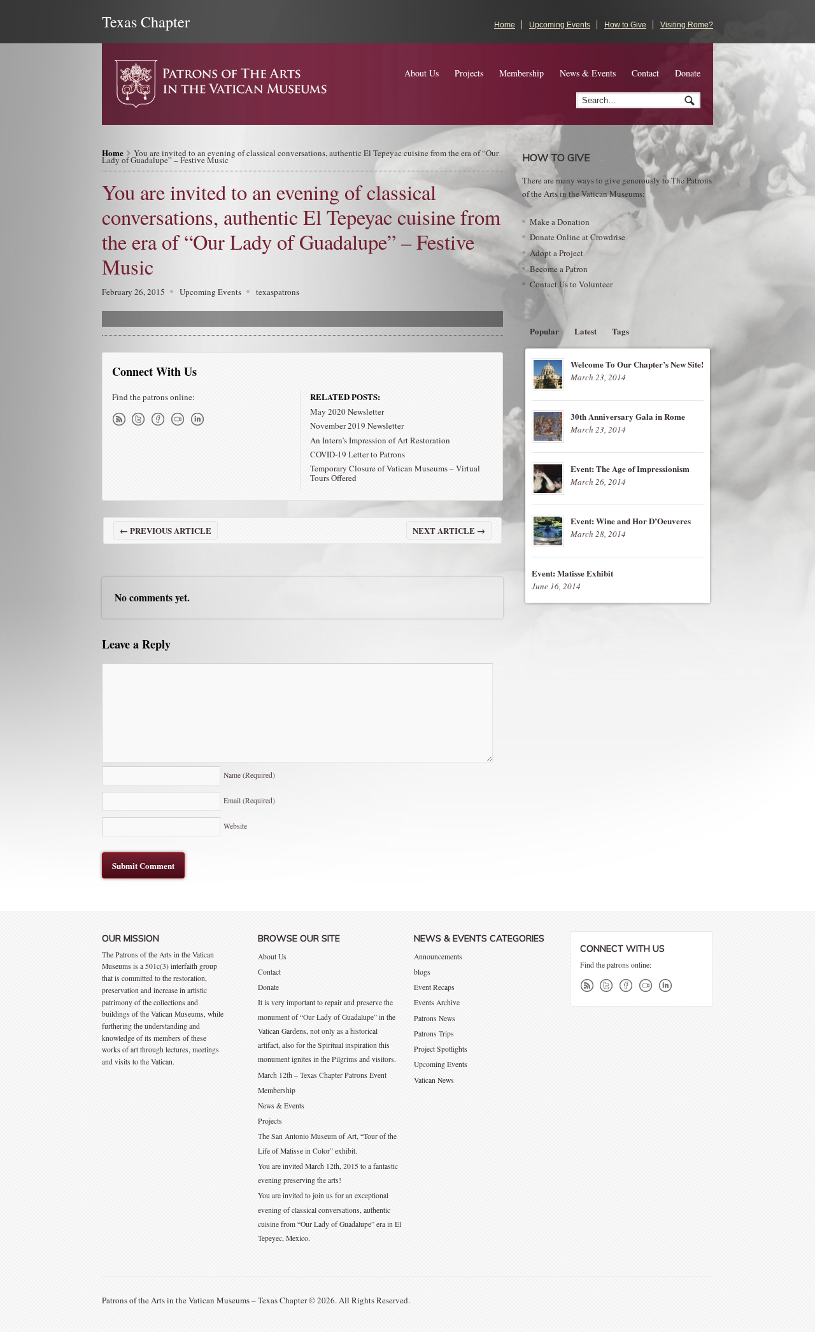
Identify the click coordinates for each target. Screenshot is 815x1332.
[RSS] (121, 419)
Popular (544, 331)
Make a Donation (560, 221)
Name (249, 775)
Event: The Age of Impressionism (630, 468)
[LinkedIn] (200, 419)
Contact (645, 73)
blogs (422, 972)
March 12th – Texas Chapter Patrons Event (322, 1075)
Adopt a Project (556, 253)
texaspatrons (277, 291)
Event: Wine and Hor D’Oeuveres (630, 521)
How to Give (625, 24)
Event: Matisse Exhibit (572, 573)
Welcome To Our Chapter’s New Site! (637, 364)
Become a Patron (559, 269)
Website (235, 826)
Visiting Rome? (686, 24)
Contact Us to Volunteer (571, 284)
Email (249, 800)
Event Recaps (434, 987)
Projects (469, 73)
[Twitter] (141, 419)
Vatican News (434, 1080)
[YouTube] (180, 419)
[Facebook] (160, 419)
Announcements (438, 956)
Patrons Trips (434, 1033)
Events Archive (437, 1002)
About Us (421, 73)
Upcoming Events (559, 24)
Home (504, 24)
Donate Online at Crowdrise (577, 237)
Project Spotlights (440, 1049)
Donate (687, 73)
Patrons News (434, 1018)
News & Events (588, 73)
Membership (521, 73)
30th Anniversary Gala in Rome (627, 416)
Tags (620, 331)
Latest (585, 331)
